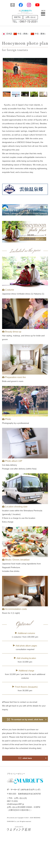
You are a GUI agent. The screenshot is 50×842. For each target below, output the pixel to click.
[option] (25, 72)
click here (27, 758)
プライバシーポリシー (16, 774)
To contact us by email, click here (27, 719)
